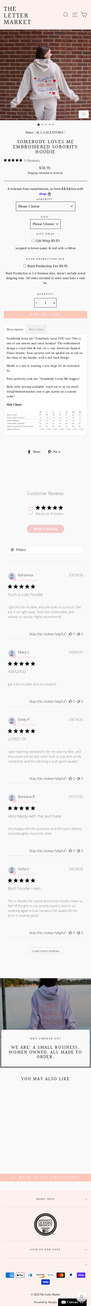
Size (44, 217)
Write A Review (46, 529)
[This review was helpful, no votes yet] (70, 634)
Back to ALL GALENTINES (48, 1177)
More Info (45, 1199)
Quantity (45, 294)
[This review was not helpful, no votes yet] (78, 634)
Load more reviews (45, 951)
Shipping (33, 173)
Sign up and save (45, 1249)
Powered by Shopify (45, 1302)
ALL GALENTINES (50, 132)
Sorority (44, 199)
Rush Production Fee (45, 259)
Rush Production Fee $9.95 (47, 266)
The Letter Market (17, 16)
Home (29, 132)
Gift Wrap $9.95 (48, 241)
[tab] (15, 329)
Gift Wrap (45, 234)
